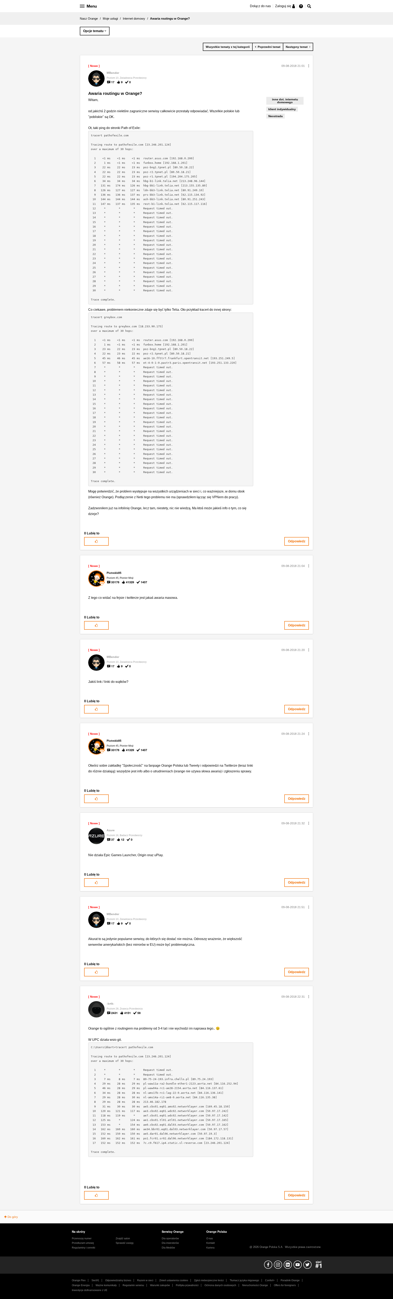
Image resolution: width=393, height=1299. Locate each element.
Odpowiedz (296, 541)
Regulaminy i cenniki (83, 1247)
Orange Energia (81, 1285)
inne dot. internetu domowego (285, 101)
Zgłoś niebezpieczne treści (209, 1280)
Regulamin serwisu (133, 1285)
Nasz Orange (89, 18)
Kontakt (210, 1243)
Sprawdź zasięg (124, 1243)
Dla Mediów (168, 1247)
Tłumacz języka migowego (244, 1280)
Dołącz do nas (260, 6)
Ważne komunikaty (106, 1285)
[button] (308, 66)
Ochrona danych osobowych (220, 1285)
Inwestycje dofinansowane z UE (89, 1290)
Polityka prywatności (187, 1285)
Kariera (210, 1247)
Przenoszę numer (81, 1238)
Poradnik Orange (290, 1280)
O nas (209, 1238)
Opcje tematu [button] (93, 31)
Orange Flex (79, 1280)
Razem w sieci (145, 1280)
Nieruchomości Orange (255, 1285)
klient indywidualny (282, 109)
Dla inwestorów (170, 1243)
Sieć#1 (95, 1280)
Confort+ (270, 1280)
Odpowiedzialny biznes (118, 1280)
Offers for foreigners (285, 1285)
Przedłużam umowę (83, 1243)
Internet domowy (134, 18)
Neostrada (275, 116)
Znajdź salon (123, 1238)
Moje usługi (110, 18)
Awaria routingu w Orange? (115, 93)
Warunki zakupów (160, 1285)
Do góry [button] (13, 1216)
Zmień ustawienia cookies (173, 1280)
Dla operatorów (170, 1238)
